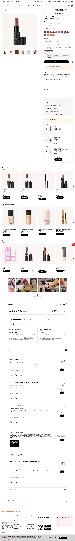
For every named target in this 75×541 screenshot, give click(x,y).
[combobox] (58, 29)
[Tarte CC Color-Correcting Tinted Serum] (46, 219)
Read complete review (13, 341)
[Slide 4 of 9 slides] (22, 52)
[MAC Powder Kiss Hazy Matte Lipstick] (64, 183)
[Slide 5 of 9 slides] (28, 52)
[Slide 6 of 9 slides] (34, 52)
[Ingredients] (58, 89)
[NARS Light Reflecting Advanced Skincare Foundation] (10, 220)
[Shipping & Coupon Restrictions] (58, 93)
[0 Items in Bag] (72, 6)
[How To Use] (58, 86)
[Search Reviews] (66, 350)
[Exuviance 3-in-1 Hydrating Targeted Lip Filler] (64, 256)
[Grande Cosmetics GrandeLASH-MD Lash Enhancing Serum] (64, 219)
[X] (68, 9)
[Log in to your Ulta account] (69, 6)
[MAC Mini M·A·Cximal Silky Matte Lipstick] (28, 256)
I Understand (63, 537)
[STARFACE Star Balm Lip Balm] (10, 256)
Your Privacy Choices (54, 537)
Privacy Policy (14, 538)
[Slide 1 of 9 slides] (4, 52)
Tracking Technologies (6, 539)
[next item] (37, 52)
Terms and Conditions (35, 538)
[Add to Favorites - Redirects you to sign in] (71, 62)
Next (65, 489)
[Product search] (66, 5)
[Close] (73, 537)
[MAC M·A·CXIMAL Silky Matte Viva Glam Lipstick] (46, 257)
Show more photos (37, 296)
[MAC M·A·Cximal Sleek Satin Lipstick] (28, 183)
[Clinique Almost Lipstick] (46, 184)
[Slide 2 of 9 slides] (10, 52)
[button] (14, 443)
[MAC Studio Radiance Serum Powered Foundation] (28, 220)
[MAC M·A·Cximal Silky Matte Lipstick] (10, 183)
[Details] (58, 83)
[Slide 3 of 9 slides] (16, 52)
